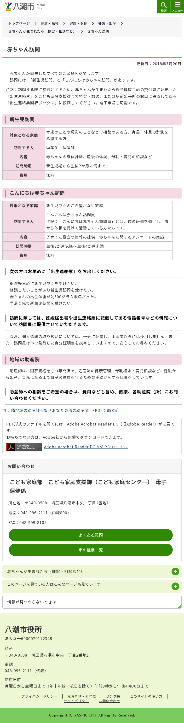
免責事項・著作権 (81, 696)
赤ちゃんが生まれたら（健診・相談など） (42, 31)
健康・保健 (78, 23)
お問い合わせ (109, 701)
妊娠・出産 (107, 23)
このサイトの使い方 (146, 696)
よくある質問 (91, 535)
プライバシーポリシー (40, 696)
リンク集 (113, 696)
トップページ (19, 23)
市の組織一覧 (91, 550)
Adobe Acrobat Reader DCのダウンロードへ (86, 446)
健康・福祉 (50, 23)
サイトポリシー (76, 701)
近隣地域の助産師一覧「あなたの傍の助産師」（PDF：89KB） (64, 410)
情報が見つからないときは (31, 602)
